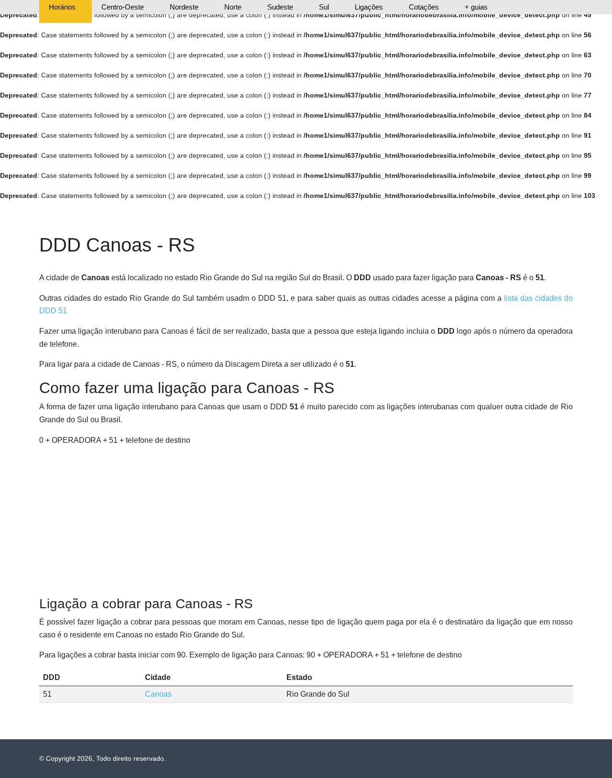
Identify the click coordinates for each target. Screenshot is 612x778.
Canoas (158, 694)
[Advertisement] (306, 521)
